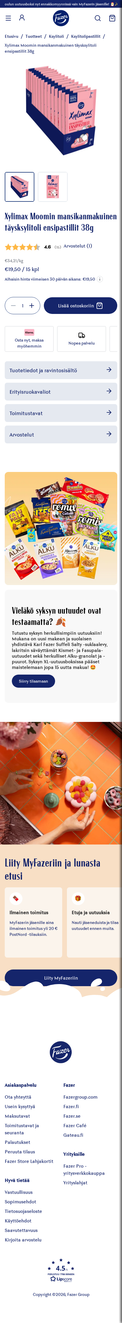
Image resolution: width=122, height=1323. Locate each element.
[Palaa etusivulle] (61, 18)
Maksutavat (17, 1116)
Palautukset (17, 1142)
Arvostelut (21, 434)
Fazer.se (72, 1116)
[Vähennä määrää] (13, 305)
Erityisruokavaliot (30, 391)
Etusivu (11, 36)
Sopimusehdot (20, 1201)
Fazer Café (74, 1125)
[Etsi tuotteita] (97, 18)
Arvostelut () (78, 245)
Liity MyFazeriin (61, 977)
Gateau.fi (73, 1135)
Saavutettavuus (21, 1230)
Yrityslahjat (75, 1182)
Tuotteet (33, 36)
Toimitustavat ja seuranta (22, 1128)
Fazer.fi (71, 1106)
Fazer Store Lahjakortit (29, 1161)
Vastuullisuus (19, 1192)
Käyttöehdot (18, 1220)
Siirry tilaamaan (33, 681)
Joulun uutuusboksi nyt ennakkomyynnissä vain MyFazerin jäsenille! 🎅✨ (61, 4)
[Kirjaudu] (22, 18)
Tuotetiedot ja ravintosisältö (43, 370)
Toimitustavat (26, 413)
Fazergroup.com (80, 1097)
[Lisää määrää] (31, 305)
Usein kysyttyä (20, 1106)
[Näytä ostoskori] (111, 18)
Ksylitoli (56, 36)
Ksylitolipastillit (85, 36)
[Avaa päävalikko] (8, 18)
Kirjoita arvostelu (23, 1239)
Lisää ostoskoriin (76, 305)
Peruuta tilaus (20, 1151)
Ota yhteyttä (18, 1097)
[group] (22, 305)
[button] (99, 279)
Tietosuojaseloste (23, 1211)
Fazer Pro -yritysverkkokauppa (84, 1169)
